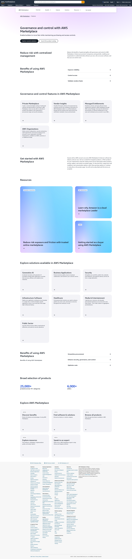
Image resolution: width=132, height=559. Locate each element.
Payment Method (70, 524)
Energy (31, 495)
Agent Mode (106, 2)
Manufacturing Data (47, 504)
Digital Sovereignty (34, 479)
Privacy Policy (38, 556)
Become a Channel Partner (98, 5)
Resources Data (46, 510)
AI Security (32, 525)
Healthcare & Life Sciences (60, 474)
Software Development (35, 550)
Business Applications (34, 471)
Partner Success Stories (71, 490)
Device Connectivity (59, 502)
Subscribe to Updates (71, 521)
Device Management (59, 503)
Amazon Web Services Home (121, 5)
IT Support (32, 536)
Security (32, 492)
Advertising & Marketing (35, 493)
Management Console (71, 517)
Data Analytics (58, 483)
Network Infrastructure (59, 489)
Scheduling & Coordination (36, 549)
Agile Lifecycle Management (45, 519)
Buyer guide (69, 478)
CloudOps (32, 473)
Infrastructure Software (35, 482)
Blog (68, 471)
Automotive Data (46, 495)
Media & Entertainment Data (47, 506)
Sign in (118, 2)
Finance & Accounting (35, 535)
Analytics (56, 498)
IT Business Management (48, 482)
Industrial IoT (57, 506)
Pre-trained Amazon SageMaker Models (34, 521)
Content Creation (34, 527)
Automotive (57, 468)
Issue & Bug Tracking (47, 531)
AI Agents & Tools (34, 468)
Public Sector (33, 511)
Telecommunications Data (48, 514)
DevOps (32, 478)
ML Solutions (57, 523)
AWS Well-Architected (35, 470)
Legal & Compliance (34, 538)
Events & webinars (70, 473)
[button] (112, 2)
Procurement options (71, 500)
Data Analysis (33, 533)
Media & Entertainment (35, 506)
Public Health (33, 509)
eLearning (45, 479)
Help (130, 5)
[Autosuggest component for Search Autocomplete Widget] (82, 2)
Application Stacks (46, 525)
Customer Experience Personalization (34, 530)
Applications (57, 500)
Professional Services (59, 535)
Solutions (32, 466)
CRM (43, 476)
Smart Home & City (59, 508)
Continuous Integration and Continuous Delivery (47, 527)
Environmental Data (47, 496)
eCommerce (45, 477)
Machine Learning (34, 486)
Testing (44, 537)
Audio (56, 512)
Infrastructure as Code (47, 529)
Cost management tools (72, 502)
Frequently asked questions (72, 479)
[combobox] (57, 2)
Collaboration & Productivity (46, 470)
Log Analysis (45, 532)
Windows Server (70, 513)
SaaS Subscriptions (70, 512)
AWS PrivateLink (33, 519)
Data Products (33, 476)
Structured (57, 529)
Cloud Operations (46, 486)
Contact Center (46, 472)
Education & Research (59, 470)
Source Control (46, 535)
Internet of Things (34, 484)
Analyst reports (70, 474)
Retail (31, 512)
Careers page (87, 474)
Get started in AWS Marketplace (70, 498)
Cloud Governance (46, 491)
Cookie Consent (45, 556)
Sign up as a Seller (70, 485)
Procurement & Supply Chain (35, 542)
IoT (55, 497)
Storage (56, 494)
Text (55, 531)
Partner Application (71, 488)
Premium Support (58, 541)
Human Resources (46, 480)
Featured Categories (71, 510)
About (68, 492)
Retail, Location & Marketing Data (46, 512)
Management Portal (71, 483)
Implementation (58, 538)
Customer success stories (72, 476)
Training (56, 543)
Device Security (58, 505)
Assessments (57, 537)
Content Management (47, 474)
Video (56, 533)
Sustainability (33, 514)
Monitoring (45, 534)
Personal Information (71, 522)
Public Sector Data (46, 508)
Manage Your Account (71, 516)
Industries (57, 466)
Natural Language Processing (58, 526)
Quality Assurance (34, 544)
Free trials (69, 506)
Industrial (32, 503)
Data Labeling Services (59, 515)
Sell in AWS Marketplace (109, 5)
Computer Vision (58, 514)
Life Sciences (33, 504)
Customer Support (34, 532)
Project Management (47, 484)
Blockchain (45, 468)
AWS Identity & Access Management (71, 526)
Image (56, 520)
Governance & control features (71, 504)
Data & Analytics (33, 474)
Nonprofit (32, 507)
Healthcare (32, 501)
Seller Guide (69, 487)
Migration (32, 490)
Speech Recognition (59, 528)
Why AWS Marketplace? (71, 496)
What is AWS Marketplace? (72, 494)
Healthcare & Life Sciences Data (48, 502)
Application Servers (46, 523)
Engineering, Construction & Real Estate (35, 497)
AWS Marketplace (25, 16)
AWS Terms (32, 556)
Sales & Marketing (34, 547)
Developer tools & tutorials (72, 470)
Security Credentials (71, 528)
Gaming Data (45, 500)
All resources (69, 468)
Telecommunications (34, 515)
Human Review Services (59, 518)
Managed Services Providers (34, 488)
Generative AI (33, 481)
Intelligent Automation (59, 522)
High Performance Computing (58, 486)
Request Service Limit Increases (71, 531)
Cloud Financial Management (46, 489)
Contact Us (69, 533)
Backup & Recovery (58, 482)
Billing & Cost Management (72, 519)
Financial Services (34, 499)
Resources (69, 466)
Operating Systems (58, 491)
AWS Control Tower (34, 517)
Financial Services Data (47, 498)
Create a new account (126, 2)
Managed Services (58, 540)
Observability (33, 540)
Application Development (48, 521)
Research (32, 546)
